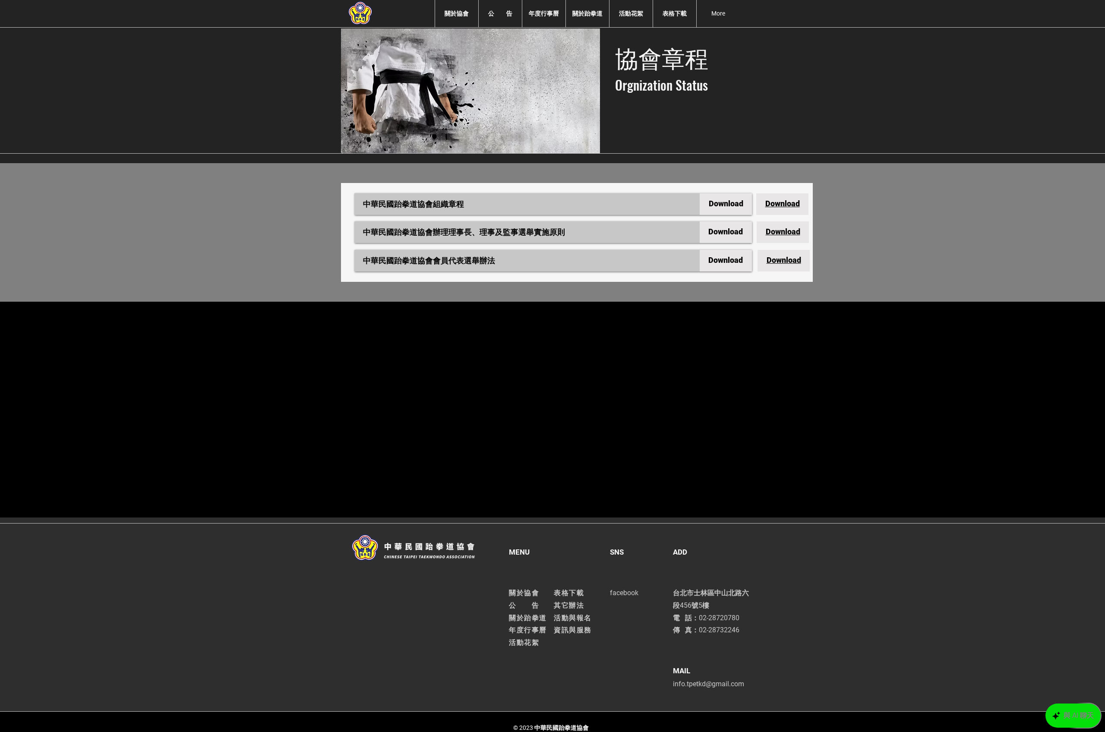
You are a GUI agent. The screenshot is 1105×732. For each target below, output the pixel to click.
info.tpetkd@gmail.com (708, 684)
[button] (456, 13)
